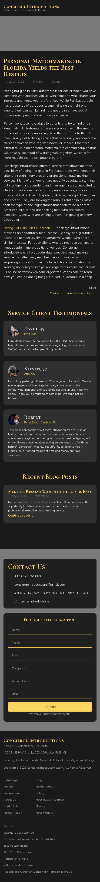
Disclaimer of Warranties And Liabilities (29, 839)
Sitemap (8, 826)
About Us (9, 799)
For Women (11, 793)
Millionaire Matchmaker (18, 865)
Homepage (11, 780)
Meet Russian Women (50, 799)
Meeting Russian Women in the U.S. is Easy (50, 491)
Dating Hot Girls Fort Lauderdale (27, 228)
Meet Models (42, 495)
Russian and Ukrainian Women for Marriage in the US (37, 871)
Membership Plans (15, 858)
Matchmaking (44, 786)
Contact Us (10, 806)
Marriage (41, 806)
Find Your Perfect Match (19, 852)
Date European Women (18, 832)
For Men (8, 786)
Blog (39, 780)
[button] (93, 7)
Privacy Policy (12, 812)
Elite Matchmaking (15, 845)
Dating (56, 82)
